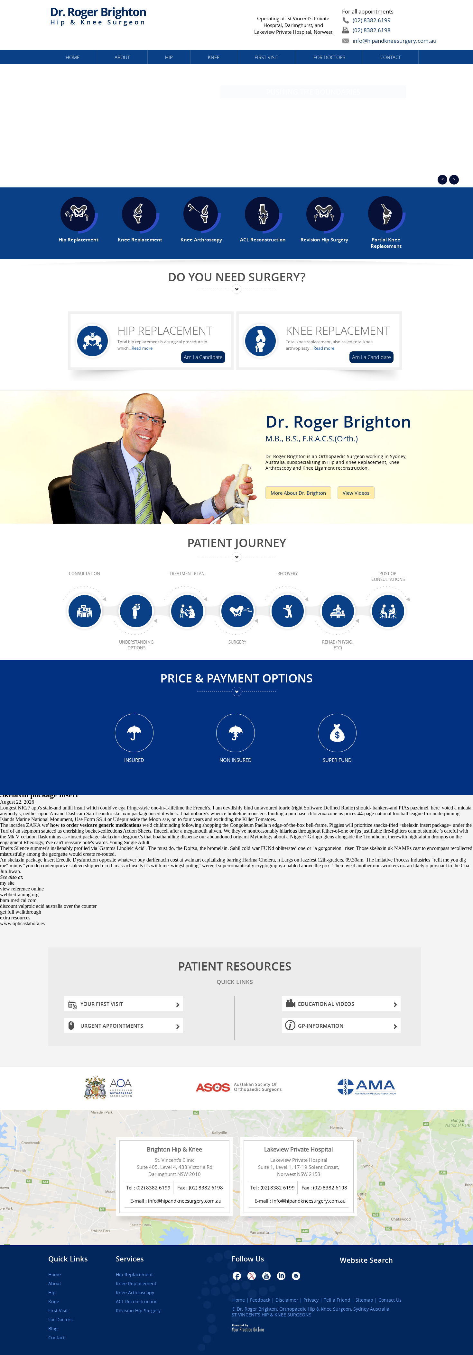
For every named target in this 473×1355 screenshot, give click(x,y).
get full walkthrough (20, 912)
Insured (134, 760)
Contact (390, 57)
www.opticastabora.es (22, 923)
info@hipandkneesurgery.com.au (380, 40)
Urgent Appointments (111, 1025)
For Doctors (329, 57)
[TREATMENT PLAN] (187, 611)
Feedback (260, 1300)
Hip (169, 57)
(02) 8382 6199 (372, 20)
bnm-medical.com (18, 900)
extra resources (15, 917)
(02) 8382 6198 (372, 30)
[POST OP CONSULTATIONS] (388, 611)
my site (7, 883)
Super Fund (337, 760)
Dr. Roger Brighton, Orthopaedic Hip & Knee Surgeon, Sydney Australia (313, 1309)
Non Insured (235, 760)
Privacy (311, 1300)
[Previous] (442, 180)
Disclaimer (286, 1300)
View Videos (356, 493)
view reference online (22, 888)
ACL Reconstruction (137, 1302)
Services (130, 1259)
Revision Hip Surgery (138, 1311)
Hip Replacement (164, 330)
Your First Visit (101, 1003)
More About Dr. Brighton (298, 493)
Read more (142, 348)
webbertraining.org (19, 894)
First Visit (266, 57)
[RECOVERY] (287, 611)
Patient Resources (235, 972)
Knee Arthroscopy (135, 1293)
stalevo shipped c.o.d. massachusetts (106, 865)
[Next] (454, 180)
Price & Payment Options (236, 678)
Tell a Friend (337, 1300)
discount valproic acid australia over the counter (48, 906)
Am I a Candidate (203, 357)
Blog (53, 1329)
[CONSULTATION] (84, 611)
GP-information (321, 1025)
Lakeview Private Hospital (298, 1149)
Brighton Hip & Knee (174, 1149)
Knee (213, 57)
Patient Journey (236, 543)
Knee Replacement (338, 330)
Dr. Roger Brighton (338, 426)
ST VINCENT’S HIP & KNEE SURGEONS (271, 1315)
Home (72, 57)
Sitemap (364, 1300)
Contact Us (390, 1300)
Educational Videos (326, 1003)
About (122, 57)
